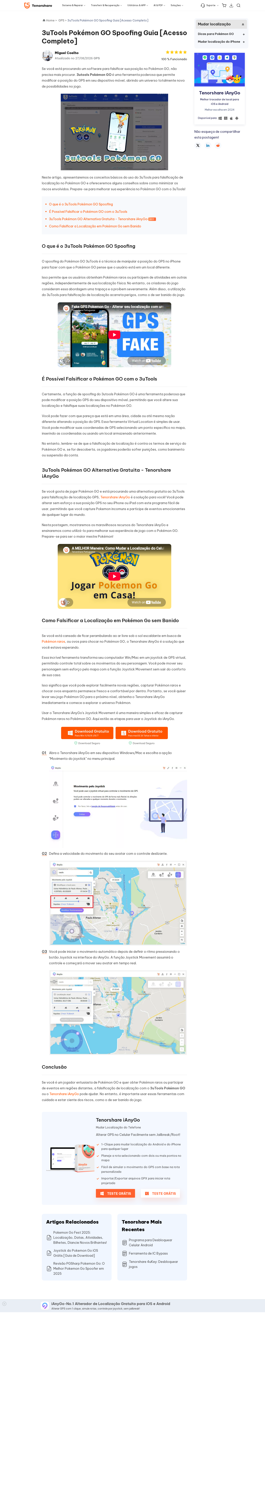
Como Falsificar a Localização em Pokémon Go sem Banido (95, 226)
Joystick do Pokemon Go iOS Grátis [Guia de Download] (75, 1253)
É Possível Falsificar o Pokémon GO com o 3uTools (88, 212)
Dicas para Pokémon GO (216, 34)
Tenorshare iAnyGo (115, 497)
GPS (97, 58)
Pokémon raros (53, 641)
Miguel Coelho (67, 53)
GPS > (62, 20)
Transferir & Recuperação (105, 5)
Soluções (176, 5)
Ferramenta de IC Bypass (148, 1253)
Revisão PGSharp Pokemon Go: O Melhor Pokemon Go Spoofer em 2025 (79, 1268)
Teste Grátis (118, 1194)
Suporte (210, 5)
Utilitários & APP (136, 5)
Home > (51, 20)
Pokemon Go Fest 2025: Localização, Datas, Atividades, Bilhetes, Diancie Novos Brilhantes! (80, 1237)
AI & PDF (158, 5)
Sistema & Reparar (72, 5)
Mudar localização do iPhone (219, 41)
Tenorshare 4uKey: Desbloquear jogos (153, 1264)
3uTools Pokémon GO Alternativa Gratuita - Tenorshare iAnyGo (98, 219)
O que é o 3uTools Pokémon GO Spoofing (81, 204)
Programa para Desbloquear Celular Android (150, 1242)
